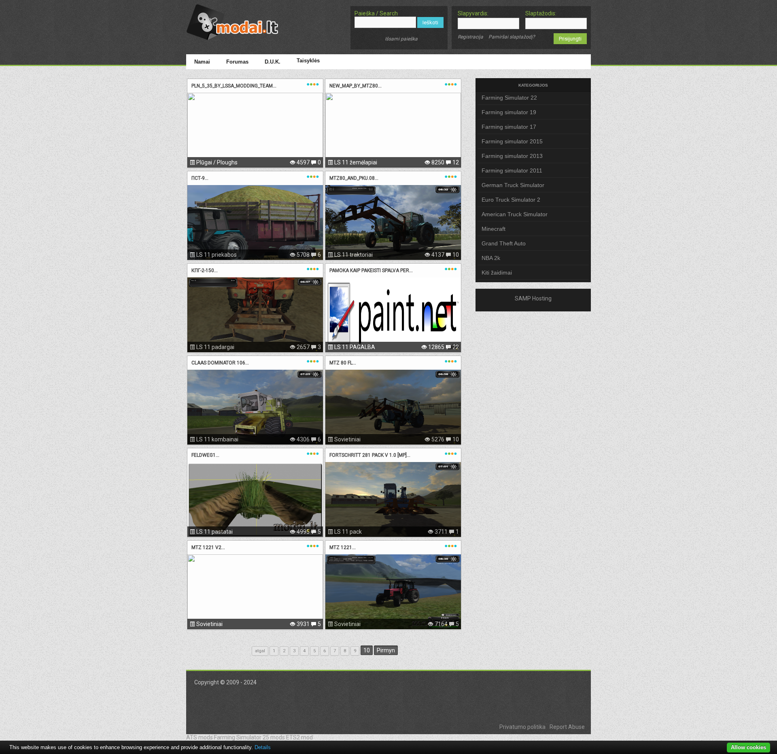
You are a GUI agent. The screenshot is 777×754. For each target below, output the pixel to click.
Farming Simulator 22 (509, 97)
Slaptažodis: (540, 13)
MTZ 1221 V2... (208, 547)
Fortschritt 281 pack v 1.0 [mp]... (369, 455)
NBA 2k (491, 258)
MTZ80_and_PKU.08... (353, 178)
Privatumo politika (522, 727)
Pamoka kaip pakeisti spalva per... (371, 270)
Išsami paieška (401, 39)
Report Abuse (567, 727)
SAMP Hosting (533, 298)
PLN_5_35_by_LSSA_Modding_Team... (233, 86)
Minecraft (493, 229)
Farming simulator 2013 (512, 156)
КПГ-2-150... (204, 270)
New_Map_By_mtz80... (355, 86)
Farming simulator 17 (509, 127)
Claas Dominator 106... (220, 363)
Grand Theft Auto (504, 243)
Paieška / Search (376, 13)
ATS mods (199, 737)
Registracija (470, 37)
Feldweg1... (205, 455)
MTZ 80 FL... (342, 363)
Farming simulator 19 (509, 112)
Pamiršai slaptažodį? (511, 37)
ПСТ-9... (199, 178)
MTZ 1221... (342, 547)
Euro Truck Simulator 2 (511, 199)
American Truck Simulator (515, 214)
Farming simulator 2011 (512, 170)
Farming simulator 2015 (512, 141)
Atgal (260, 651)
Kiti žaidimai (497, 272)
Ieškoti (430, 22)
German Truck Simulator (513, 185)
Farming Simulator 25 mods (249, 737)
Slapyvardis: (473, 13)
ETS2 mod (299, 737)
